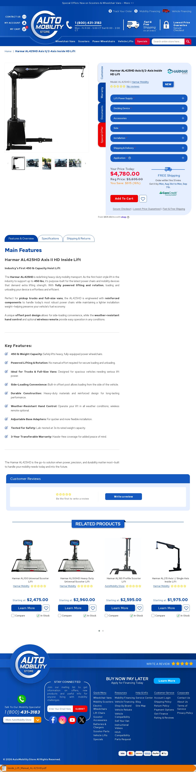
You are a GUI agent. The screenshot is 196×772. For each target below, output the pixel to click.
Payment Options (164, 709)
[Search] (188, 41)
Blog (138, 701)
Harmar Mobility (140, 82)
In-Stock (44, 615)
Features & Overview (21, 238)
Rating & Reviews (164, 717)
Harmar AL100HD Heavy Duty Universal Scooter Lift (77, 580)
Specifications (50, 238)
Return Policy (161, 705)
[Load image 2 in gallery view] (32, 163)
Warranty (102, 92)
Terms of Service (182, 707)
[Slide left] (8, 163)
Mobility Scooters (103, 701)
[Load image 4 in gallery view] (61, 163)
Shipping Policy (162, 701)
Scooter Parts (101, 731)
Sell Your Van (122, 720)
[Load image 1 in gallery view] (18, 163)
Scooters (83, 41)
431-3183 (22, 712)
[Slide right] (85, 163)
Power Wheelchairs (103, 41)
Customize (102, 72)
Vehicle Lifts (125, 41)
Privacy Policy (185, 713)
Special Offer (102, 134)
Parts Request (123, 739)
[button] (117, 86)
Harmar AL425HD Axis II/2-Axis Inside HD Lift (45, 51)
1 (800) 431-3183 (88, 23)
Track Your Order (122, 11)
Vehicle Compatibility (122, 715)
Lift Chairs (99, 713)
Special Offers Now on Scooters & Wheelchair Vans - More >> (98, 3)
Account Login (162, 697)
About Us (182, 701)
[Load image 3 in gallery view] (46, 163)
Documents (102, 112)
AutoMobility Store (114, 586)
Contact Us (183, 697)
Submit (80, 709)
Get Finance (161, 713)
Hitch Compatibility (122, 734)
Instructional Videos (122, 726)
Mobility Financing (150, 11)
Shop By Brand (123, 705)
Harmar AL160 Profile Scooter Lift (124, 580)
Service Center (144, 697)
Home (8, 51)
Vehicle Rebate (123, 709)
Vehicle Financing (181, 11)
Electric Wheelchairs (100, 707)
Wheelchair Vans (65, 41)
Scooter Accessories (100, 718)
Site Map (141, 705)
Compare (20, 615)
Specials (142, 41)
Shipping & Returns (78, 238)
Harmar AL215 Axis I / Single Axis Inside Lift (170, 580)
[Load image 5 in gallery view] (75, 163)
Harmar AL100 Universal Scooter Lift (30, 580)
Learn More (26, 608)
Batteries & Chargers (99, 726)
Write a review (123, 496)
